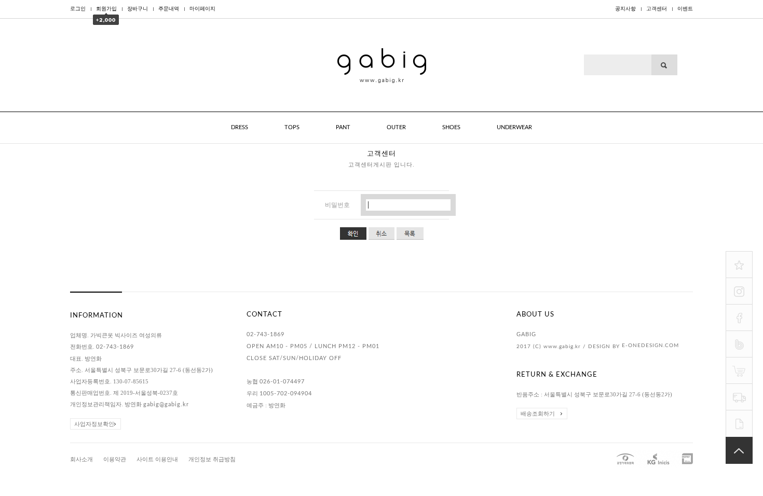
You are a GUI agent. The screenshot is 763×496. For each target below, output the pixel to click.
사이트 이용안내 (157, 459)
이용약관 (114, 459)
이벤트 (685, 8)
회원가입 (106, 8)
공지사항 (625, 8)
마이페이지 (202, 8)
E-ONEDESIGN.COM (650, 345)
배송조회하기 (538, 413)
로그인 (78, 8)
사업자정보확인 (94, 424)
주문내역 (168, 8)
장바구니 (137, 8)
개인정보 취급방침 (212, 459)
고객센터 (656, 8)
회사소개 (81, 459)
